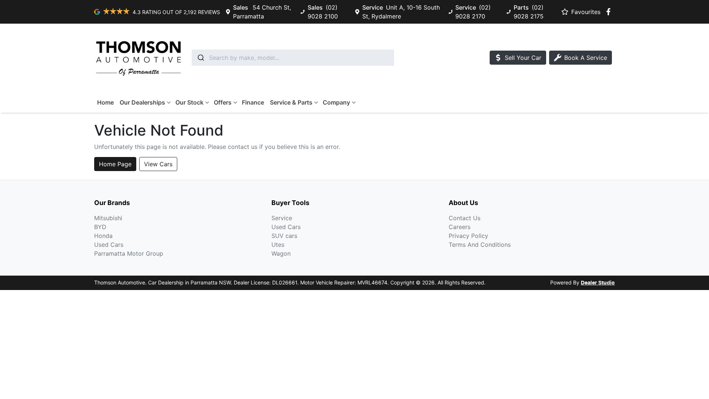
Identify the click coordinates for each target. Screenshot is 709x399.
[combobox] (293, 58)
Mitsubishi (108, 218)
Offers (223, 102)
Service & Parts (291, 102)
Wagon (281, 253)
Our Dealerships (142, 102)
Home (105, 102)
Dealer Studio (598, 283)
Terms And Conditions (480, 244)
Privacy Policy (468, 235)
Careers (459, 227)
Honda (103, 235)
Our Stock (189, 102)
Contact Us (464, 218)
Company (336, 102)
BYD (100, 227)
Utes (277, 244)
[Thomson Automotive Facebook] (610, 11)
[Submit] (200, 58)
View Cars (158, 164)
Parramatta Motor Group (128, 253)
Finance (253, 102)
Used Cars (108, 244)
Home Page (115, 164)
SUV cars (284, 235)
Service (281, 218)
